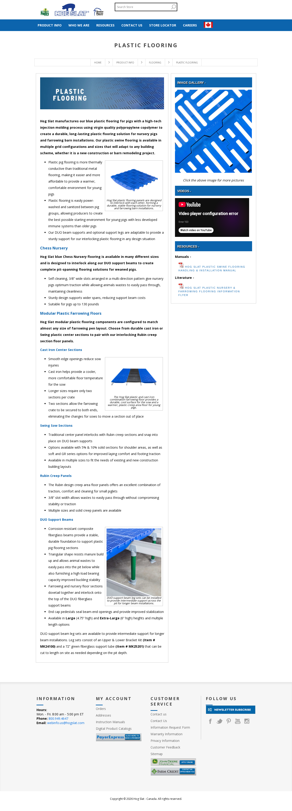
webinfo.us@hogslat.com (65, 723)
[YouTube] (237, 721)
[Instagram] (246, 721)
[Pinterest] (228, 721)
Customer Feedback (165, 747)
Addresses (103, 715)
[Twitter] (219, 721)
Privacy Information (165, 740)
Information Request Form (170, 727)
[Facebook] (210, 721)
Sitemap (157, 754)
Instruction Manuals (110, 722)
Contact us (159, 714)
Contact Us (159, 721)
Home (98, 62)
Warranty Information (166, 734)
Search (173, 7)
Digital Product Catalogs (114, 728)
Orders (101, 708)
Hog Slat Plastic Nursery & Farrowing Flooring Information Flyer (209, 291)
